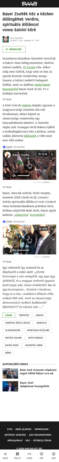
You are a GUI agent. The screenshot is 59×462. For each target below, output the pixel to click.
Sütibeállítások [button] (42, 440)
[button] (9, 315)
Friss (29, 458)
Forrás (8, 99)
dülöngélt (30, 136)
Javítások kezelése (15, 435)
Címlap (17, 458)
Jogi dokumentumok (40, 435)
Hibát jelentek (23, 429)
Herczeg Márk (16, 38)
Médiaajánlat (15, 440)
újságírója (21, 215)
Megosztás (15, 49)
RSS (28, 440)
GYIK (9, 429)
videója (26, 105)
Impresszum (41, 429)
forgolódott (37, 215)
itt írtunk (29, 67)
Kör (41, 458)
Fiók (54, 458)
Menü (5, 458)
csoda (13, 40)
